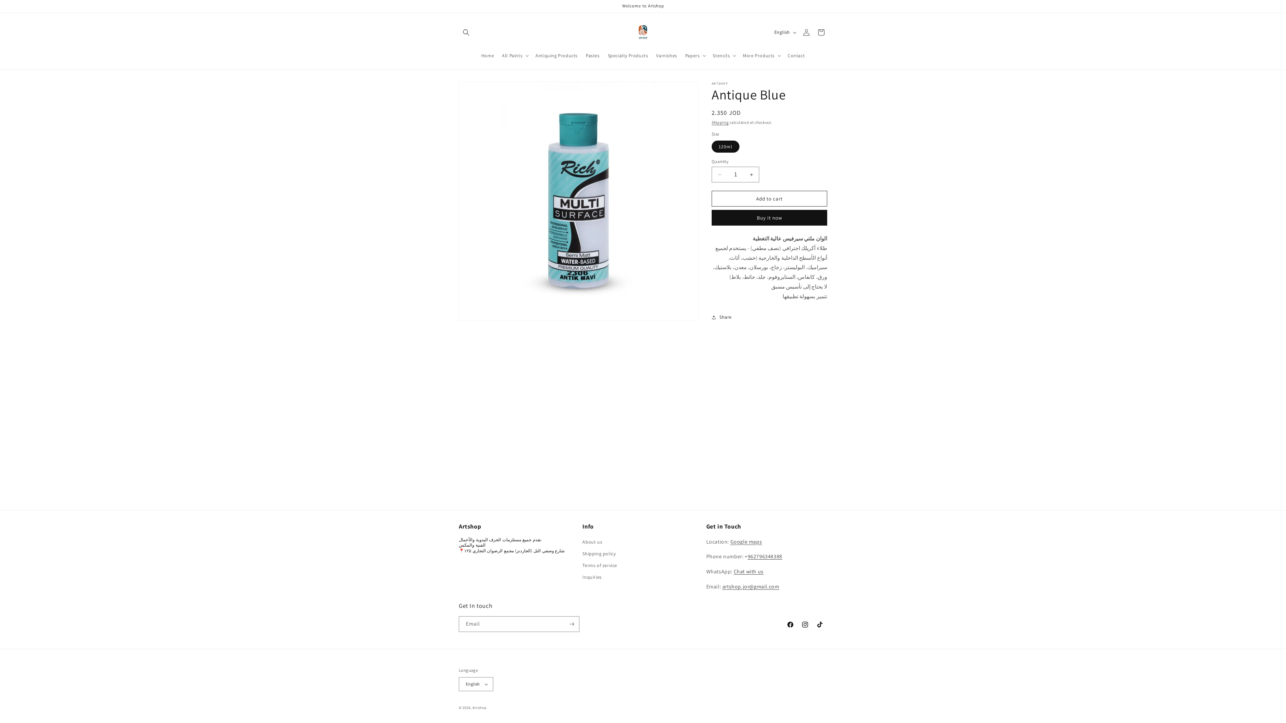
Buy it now (769, 218)
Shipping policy (599, 554)
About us (592, 542)
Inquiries (591, 577)
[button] (466, 32)
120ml (725, 147)
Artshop (480, 707)
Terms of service (599, 565)
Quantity (720, 161)
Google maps (746, 541)
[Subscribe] (571, 624)
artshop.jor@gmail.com (750, 586)
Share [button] (725, 317)
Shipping (720, 122)
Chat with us (749, 571)
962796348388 (765, 556)
